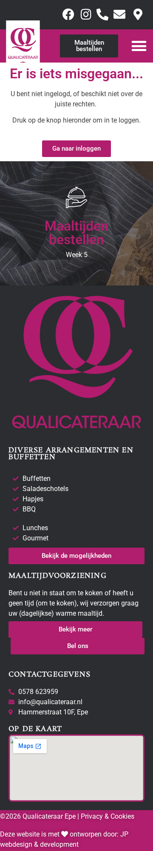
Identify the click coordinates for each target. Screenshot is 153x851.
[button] (139, 46)
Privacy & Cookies (106, 816)
